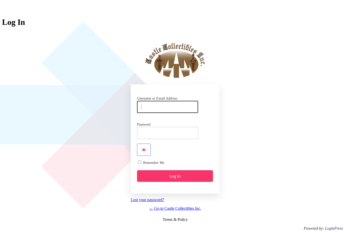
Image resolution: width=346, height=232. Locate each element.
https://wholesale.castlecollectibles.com (175, 60)
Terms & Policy (175, 219)
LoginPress (334, 228)
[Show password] (144, 150)
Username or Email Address (157, 98)
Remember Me (153, 163)
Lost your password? (147, 200)
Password (143, 124)
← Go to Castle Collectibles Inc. (175, 208)
